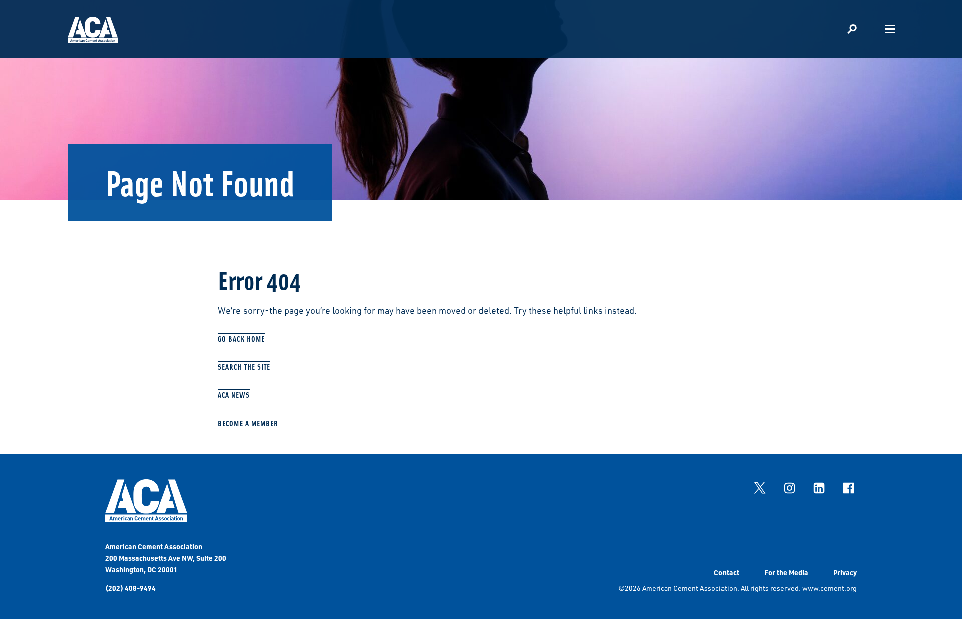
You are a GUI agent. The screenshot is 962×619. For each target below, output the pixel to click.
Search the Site (244, 366)
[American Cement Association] (146, 519)
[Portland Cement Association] (93, 31)
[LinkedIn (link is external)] (818, 487)
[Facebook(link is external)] (848, 487)
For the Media (786, 572)
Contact (726, 572)
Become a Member (248, 423)
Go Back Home (241, 338)
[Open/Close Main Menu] (889, 29)
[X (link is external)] (759, 487)
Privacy (845, 572)
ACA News (234, 394)
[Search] (852, 29)
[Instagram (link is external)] (789, 487)
